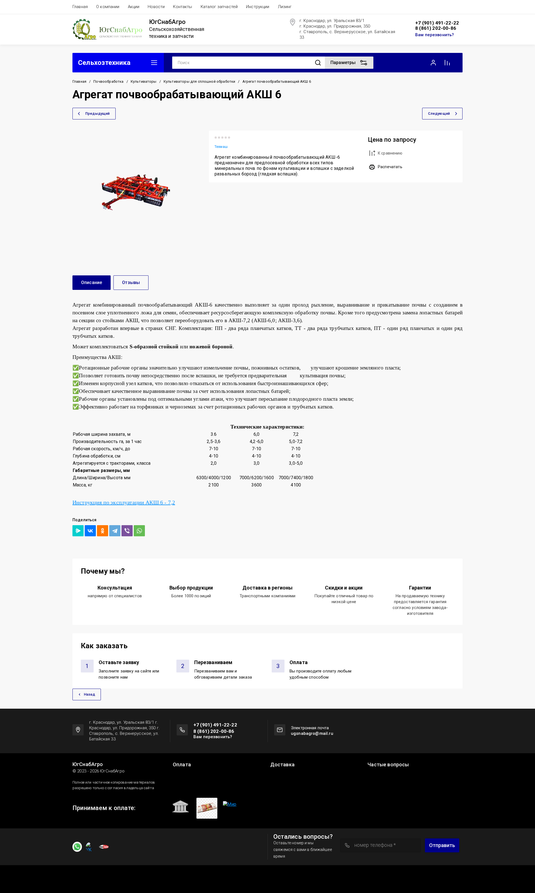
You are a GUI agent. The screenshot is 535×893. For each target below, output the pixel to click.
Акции (134, 6)
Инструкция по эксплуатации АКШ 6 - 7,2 (123, 502)
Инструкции (257, 6)
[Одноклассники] (102, 530)
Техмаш (221, 147)
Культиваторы (144, 81)
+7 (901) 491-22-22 (437, 23)
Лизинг (285, 6)
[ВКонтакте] (90, 530)
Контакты (182, 6)
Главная (80, 6)
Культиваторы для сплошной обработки (199, 81)
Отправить (442, 845)
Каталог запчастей (219, 6)
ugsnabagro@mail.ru (312, 733)
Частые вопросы (388, 764)
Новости (156, 6)
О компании (108, 6)
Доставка (282, 764)
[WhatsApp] (139, 530)
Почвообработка (108, 81)
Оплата (182, 764)
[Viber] (127, 530)
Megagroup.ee (449, 878)
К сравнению (390, 153)
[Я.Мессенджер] (78, 530)
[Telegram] (114, 530)
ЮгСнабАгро (167, 22)
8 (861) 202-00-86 (435, 28)
